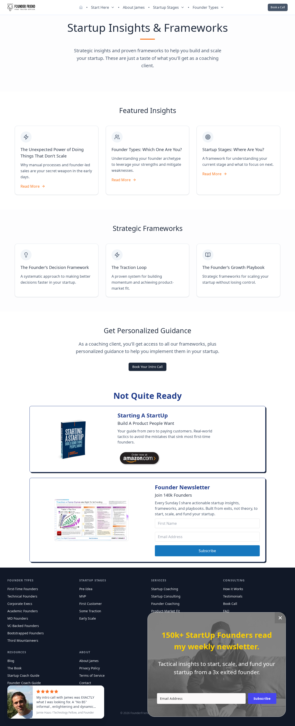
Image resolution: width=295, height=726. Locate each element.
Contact (85, 683)
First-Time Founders (22, 589)
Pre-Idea (85, 589)
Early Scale (87, 618)
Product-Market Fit (165, 611)
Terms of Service (92, 675)
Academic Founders (22, 611)
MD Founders (17, 618)
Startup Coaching (164, 589)
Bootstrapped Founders (25, 633)
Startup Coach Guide (23, 675)
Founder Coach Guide (24, 683)
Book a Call (278, 7)
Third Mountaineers (22, 640)
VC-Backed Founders (23, 626)
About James (134, 7)
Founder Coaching (165, 603)
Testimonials (232, 596)
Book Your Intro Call (147, 366)
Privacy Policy (89, 668)
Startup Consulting (165, 596)
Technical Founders (22, 596)
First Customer (90, 603)
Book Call (230, 603)
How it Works (233, 589)
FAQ (226, 611)
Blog (10, 661)
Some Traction (90, 611)
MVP (82, 596)
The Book (14, 668)
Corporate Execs (19, 603)
